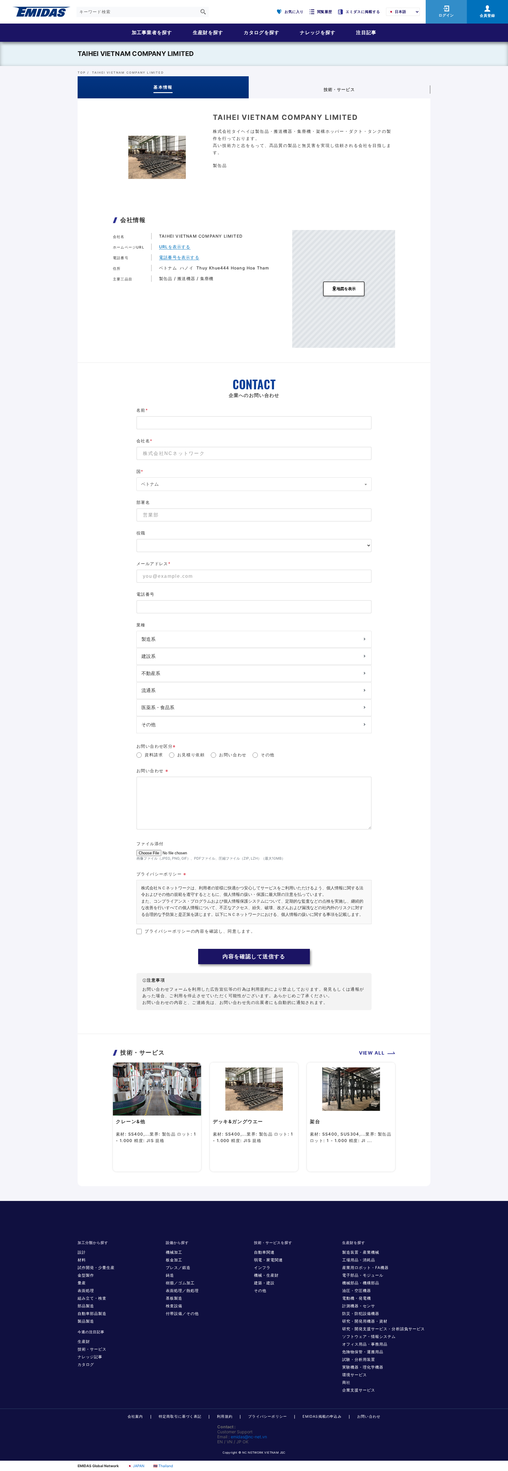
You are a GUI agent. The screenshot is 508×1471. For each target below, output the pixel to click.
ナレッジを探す (317, 32)
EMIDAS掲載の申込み (322, 1416)
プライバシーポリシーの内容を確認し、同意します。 (200, 931)
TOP (82, 72)
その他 (268, 754)
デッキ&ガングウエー (238, 1121)
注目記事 (366, 32)
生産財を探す (208, 32)
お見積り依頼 (191, 754)
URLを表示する (174, 246)
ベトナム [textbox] (150, 484)
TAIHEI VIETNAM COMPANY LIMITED (136, 53)
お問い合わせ (233, 754)
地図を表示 (346, 289)
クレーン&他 (131, 1121)
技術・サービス (92, 1349)
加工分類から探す (93, 1242)
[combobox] (254, 484)
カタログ (86, 1364)
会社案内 (135, 1416)
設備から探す (177, 1242)
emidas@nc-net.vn (249, 1436)
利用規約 (225, 1416)
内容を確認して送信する (254, 956)
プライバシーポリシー (267, 1416)
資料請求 (154, 754)
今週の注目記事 (91, 1332)
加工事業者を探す (152, 32)
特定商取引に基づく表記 (180, 1416)
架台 (315, 1121)
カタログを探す (261, 32)
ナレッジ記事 (90, 1356)
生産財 (84, 1341)
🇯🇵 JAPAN (136, 1466)
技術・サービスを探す (273, 1242)
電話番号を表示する (179, 257)
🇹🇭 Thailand (163, 1466)
